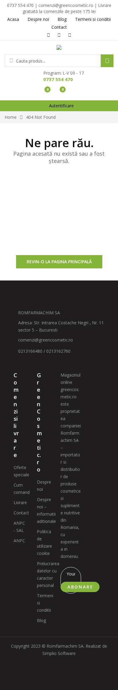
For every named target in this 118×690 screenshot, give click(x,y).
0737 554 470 (58, 79)
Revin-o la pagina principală (59, 261)
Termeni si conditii (45, 603)
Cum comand (22, 488)
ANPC (19, 540)
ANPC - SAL (19, 526)
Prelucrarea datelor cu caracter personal (48, 574)
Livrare (20, 502)
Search (107, 60)
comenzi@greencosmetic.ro (45, 340)
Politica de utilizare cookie (44, 542)
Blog (41, 620)
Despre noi (44, 485)
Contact (21, 513)
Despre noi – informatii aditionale (46, 510)
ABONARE (80, 587)
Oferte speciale (21, 471)
